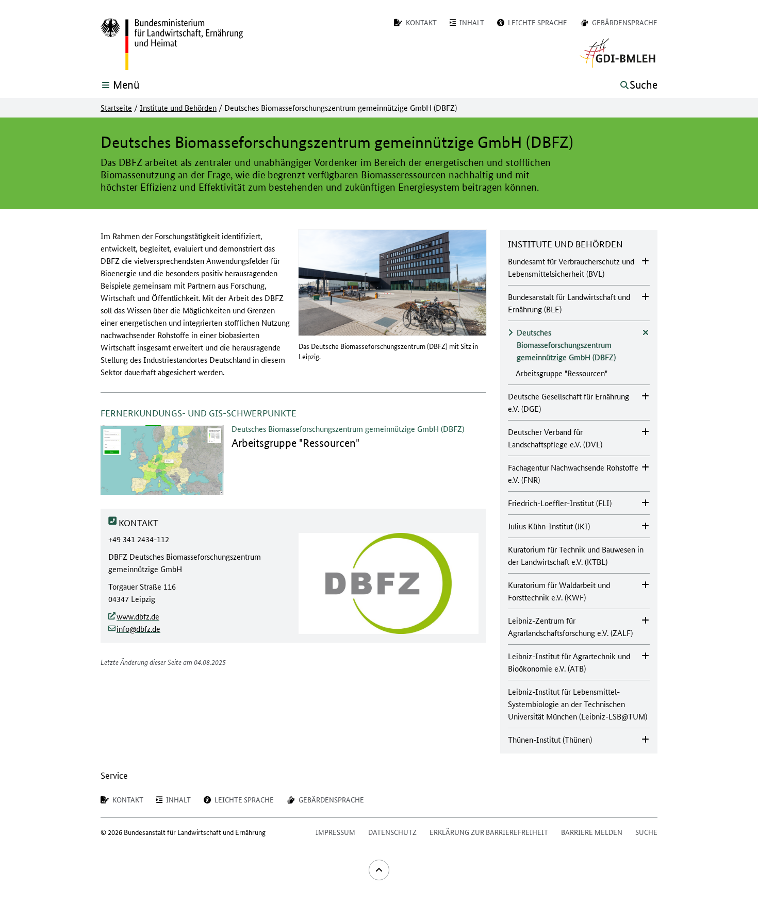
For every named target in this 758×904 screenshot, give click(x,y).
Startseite (116, 107)
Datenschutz (392, 832)
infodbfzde (138, 628)
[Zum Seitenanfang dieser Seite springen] (379, 870)
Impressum (335, 832)
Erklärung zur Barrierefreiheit (489, 832)
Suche (646, 832)
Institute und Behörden (178, 107)
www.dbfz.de (138, 616)
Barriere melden (591, 832)
